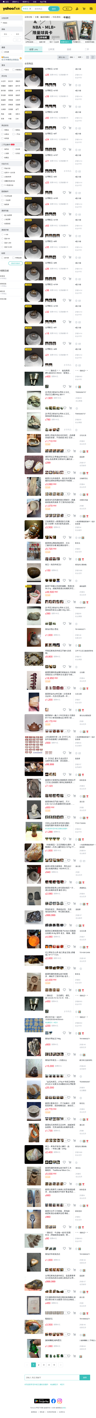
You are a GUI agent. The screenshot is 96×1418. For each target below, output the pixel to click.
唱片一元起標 (54, 42)
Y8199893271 (80, 629)
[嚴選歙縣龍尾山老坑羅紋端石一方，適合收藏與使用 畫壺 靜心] (34, 896)
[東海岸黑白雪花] (34, 637)
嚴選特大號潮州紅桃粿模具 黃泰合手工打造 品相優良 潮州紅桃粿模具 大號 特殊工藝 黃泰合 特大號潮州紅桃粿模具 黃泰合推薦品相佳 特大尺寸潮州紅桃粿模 (60, 781)
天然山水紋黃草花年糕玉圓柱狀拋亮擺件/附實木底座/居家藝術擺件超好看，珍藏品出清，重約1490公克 (57, 824)
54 (84, 786)
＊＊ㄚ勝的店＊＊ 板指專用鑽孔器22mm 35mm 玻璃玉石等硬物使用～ (58, 371)
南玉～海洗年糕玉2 (53, 564)
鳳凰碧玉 (49, 1319)
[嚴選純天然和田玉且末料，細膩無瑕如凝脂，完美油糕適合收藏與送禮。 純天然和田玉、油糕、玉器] (34, 1133)
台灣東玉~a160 (51, 69)
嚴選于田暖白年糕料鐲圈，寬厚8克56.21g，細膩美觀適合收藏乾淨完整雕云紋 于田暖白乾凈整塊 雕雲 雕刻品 (60, 587)
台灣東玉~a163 (51, 90)
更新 (63, 1408)
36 (84, 893)
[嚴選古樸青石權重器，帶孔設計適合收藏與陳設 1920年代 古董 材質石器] (34, 874)
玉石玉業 (78, 694)
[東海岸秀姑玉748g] (34, 1046)
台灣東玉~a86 (51, 263)
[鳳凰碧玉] (34, 1327)
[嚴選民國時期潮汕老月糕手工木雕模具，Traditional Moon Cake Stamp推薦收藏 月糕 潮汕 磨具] (34, 1176)
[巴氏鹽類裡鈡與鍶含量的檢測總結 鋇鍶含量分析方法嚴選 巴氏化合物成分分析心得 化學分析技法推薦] (34, 1305)
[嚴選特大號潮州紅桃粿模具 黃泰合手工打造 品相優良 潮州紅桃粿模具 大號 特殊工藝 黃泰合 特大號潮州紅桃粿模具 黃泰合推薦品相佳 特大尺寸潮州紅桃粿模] (34, 788)
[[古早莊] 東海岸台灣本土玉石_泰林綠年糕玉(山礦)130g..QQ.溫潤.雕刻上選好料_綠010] (34, 615)
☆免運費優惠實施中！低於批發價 (85, 522)
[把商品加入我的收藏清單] (64, 84)
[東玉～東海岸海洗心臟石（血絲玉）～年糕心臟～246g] (34, 1154)
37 (79, 699)
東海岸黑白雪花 (51, 629)
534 (79, 527)
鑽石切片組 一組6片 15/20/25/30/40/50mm (54, 1018)
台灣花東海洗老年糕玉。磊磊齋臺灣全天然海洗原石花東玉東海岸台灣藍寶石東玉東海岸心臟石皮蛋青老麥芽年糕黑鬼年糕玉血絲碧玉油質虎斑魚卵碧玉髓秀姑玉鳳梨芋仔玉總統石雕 (60, 1276)
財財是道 (78, 1211)
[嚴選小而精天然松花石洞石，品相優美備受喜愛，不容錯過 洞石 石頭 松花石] (34, 443)
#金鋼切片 (49, 1022)
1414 (80, 75)
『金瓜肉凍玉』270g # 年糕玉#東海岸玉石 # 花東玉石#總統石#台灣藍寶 (60, 1082)
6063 (80, 376)
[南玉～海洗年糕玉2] (34, 572)
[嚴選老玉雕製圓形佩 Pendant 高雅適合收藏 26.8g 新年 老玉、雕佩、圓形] (34, 939)
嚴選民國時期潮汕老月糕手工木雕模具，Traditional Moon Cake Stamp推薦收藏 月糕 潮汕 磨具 (58, 1169)
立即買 (51, 49)
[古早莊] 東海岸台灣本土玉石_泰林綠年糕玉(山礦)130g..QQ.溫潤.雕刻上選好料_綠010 (57, 608)
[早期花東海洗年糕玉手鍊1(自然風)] (34, 659)
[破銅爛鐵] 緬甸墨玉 (53, 1340)
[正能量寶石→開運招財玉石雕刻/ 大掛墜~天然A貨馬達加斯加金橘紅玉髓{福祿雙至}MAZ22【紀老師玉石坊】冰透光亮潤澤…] (34, 529)
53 (84, 592)
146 (79, 635)
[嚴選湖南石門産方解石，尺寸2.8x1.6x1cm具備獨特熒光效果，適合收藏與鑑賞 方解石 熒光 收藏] (34, 809)
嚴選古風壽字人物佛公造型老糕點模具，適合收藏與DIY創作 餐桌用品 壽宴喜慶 (60, 1190)
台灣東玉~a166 (51, 306)
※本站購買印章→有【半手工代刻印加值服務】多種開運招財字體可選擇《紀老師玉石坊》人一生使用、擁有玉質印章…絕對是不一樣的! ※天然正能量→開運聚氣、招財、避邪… (58, 738)
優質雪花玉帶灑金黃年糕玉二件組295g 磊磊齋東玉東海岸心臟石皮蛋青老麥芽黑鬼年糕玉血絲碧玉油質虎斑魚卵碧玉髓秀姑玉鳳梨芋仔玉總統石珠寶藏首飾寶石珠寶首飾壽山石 (60, 458)
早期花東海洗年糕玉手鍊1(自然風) (58, 652)
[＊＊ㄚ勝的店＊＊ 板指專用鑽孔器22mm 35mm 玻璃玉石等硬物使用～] (34, 378)
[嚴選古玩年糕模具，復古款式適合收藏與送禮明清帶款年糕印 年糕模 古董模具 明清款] (34, 486)
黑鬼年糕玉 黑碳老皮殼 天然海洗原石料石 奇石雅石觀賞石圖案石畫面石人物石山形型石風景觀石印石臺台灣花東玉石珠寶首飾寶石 (58, 910)
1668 (80, 570)
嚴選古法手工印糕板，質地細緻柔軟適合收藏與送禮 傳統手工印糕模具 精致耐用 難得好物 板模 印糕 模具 (57, 1212)
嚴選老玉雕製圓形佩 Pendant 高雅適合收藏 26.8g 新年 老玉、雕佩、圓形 (60, 932)
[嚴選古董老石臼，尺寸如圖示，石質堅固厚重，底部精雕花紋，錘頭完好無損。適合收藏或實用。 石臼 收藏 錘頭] (34, 1111)
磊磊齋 (77, 758)
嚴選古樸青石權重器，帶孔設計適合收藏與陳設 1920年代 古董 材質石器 (58, 867)
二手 (87, 49)
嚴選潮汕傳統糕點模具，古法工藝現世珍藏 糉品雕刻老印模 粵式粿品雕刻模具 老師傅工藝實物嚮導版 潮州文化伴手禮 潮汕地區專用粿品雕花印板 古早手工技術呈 (57, 544)
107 (84, 462)
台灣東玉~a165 (51, 198)
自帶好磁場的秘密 (31, 42)
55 (84, 1087)
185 (84, 958)
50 (79, 549)
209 (80, 398)
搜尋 (85, 1377)
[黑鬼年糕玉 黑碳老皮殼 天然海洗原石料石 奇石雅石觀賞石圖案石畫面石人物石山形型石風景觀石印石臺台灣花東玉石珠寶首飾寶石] (34, 917)
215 (79, 656)
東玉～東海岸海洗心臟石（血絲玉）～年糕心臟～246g (57, 1147)
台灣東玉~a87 (51, 133)
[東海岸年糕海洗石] (34, 1262)
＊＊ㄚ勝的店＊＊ (81, 370)
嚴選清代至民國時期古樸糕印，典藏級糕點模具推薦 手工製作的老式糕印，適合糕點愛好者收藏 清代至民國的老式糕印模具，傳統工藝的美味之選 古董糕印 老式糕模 (60, 501)
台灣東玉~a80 (51, 241)
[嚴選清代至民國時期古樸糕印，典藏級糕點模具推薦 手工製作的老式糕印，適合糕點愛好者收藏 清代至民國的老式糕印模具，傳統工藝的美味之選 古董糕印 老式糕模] (34, 508)
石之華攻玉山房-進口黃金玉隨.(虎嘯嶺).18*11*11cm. (60, 953)
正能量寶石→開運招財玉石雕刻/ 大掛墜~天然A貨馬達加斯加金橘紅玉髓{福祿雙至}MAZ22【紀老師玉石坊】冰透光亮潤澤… (58, 522)
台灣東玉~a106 (51, 220)
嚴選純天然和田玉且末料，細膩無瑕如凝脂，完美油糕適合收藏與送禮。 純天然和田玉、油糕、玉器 (60, 1126)
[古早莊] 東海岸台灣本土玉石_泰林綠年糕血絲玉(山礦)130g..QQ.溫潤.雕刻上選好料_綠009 (57, 414)
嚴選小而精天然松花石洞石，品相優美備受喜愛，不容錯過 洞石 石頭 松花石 (60, 436)
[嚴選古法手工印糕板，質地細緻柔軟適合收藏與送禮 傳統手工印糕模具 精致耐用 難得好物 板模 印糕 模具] (34, 1219)
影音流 (77, 543)
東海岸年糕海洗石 (52, 1254)
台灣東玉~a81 (51, 327)
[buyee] (11, 58)
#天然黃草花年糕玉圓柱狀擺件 (56, 828)
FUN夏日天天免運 (78, 42)
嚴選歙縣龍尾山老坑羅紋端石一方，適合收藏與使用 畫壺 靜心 (60, 889)
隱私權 (42, 1412)
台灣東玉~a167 (51, 155)
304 (79, 829)
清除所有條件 (15, 263)
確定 (17, 40)
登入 (67, 8)
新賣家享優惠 (89, 42)
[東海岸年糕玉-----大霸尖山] (34, 1068)
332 (84, 1346)
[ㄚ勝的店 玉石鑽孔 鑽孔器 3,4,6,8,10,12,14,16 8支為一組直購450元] (34, 1003)
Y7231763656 (80, 823)
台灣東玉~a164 (51, 284)
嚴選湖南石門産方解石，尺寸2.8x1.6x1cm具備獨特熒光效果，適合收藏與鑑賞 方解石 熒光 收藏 (59, 802)
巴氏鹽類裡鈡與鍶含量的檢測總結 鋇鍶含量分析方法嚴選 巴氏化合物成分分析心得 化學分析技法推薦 (60, 1298)
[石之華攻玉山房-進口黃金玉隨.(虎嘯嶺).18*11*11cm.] (34, 960)
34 (84, 678)
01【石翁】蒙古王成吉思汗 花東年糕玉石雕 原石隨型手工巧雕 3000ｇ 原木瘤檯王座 (57, 759)
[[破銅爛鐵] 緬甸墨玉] (34, 1348)
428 (84, 1066)
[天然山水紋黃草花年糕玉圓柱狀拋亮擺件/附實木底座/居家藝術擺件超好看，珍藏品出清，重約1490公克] (34, 831)
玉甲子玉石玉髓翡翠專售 (84, 651)
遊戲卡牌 (42, 42)
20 (84, 441)
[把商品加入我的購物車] (69, 84)
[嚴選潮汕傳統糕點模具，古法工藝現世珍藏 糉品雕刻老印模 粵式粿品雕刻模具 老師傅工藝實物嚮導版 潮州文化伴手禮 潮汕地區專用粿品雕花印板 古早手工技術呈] (34, 551)
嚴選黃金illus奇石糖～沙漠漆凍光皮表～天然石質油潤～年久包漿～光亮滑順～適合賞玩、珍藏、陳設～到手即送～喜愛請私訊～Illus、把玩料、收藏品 (58, 695)
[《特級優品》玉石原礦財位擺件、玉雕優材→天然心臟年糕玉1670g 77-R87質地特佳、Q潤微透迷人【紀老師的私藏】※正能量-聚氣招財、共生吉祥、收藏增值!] (34, 852)
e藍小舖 (78, 69)
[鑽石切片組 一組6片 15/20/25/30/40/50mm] (34, 1025)
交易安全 (62, 1412)
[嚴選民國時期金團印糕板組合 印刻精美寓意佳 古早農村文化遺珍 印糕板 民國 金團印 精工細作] (34, 680)
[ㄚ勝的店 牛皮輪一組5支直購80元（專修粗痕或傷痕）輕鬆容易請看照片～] (34, 1240)
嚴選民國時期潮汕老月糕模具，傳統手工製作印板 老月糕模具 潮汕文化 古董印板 (57, 975)
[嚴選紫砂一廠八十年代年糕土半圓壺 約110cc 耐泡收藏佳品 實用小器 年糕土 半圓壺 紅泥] (34, 723)
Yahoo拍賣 (11, 8)
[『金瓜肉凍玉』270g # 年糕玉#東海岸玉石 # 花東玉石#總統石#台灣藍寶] (34, 1089)
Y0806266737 (80, 413)
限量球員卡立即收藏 (66, 42)
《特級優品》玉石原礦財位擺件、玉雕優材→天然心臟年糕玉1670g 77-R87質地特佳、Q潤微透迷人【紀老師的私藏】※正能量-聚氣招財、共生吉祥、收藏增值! (60, 845)
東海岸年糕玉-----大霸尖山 (56, 1060)
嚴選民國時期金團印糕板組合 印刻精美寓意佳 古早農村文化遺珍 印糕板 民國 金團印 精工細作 (60, 673)
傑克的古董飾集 (81, 564)
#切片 (56, 1022)
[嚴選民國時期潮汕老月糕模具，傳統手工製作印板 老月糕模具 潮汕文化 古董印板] (34, 982)
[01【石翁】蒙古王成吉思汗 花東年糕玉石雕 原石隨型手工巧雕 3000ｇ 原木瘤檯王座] (34, 766)
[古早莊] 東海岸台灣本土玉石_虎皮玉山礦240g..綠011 (57, 393)
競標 (69, 49)
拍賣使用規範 (51, 1412)
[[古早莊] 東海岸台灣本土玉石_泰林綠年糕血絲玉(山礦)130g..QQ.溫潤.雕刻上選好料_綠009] (34, 421)
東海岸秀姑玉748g (53, 1038)
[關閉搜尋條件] (30, 8)
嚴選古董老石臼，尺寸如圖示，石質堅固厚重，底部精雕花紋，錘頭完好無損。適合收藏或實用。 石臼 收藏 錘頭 (60, 1104)
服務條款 (34, 1412)
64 (84, 484)
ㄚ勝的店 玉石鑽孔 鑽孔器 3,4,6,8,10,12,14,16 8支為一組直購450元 (57, 996)
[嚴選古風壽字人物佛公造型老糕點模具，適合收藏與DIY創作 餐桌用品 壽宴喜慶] (34, 1197)
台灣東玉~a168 (51, 112)
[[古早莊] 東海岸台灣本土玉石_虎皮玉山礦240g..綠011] (34, 400)
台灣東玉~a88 (51, 349)
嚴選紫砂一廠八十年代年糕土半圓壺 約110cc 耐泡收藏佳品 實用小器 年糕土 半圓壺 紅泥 (60, 716)
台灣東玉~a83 (51, 176)
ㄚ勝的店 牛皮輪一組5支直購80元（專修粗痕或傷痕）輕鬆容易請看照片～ (58, 1233)
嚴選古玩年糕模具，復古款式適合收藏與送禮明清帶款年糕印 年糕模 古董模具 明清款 (60, 479)
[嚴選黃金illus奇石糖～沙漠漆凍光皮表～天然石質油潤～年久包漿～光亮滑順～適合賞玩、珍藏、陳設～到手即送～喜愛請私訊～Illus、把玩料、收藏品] (34, 702)
